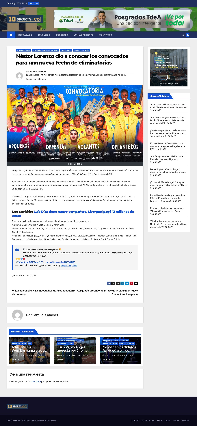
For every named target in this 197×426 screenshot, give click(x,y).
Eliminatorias (66, 50)
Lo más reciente (83, 35)
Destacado (25, 35)
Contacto (105, 35)
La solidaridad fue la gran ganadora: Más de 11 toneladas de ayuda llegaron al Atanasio (167, 198)
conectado (36, 381)
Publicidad (135, 420)
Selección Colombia (81, 50)
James (167, 420)
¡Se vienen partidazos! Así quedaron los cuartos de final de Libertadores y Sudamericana (168, 133)
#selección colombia (36, 79)
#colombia (49, 75)
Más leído (44, 35)
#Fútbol (121, 75)
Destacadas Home (23, 50)
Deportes (62, 35)
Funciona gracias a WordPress (19, 420)
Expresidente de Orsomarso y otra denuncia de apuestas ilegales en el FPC (167, 146)
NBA (29, 343)
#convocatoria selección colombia (71, 75)
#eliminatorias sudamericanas (102, 75)
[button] (183, 35)
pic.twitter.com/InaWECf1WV (60, 262)
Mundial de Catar (148, 420)
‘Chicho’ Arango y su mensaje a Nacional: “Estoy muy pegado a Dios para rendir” (168, 224)
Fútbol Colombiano (126, 343)
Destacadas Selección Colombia (45, 50)
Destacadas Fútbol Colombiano (115, 340)
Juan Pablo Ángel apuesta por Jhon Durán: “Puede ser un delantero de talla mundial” (167, 120)
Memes (176, 420)
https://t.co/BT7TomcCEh (30, 262)
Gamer (160, 420)
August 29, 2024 (69, 265)
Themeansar (51, 420)
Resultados (186, 420)
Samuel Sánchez (38, 71)
